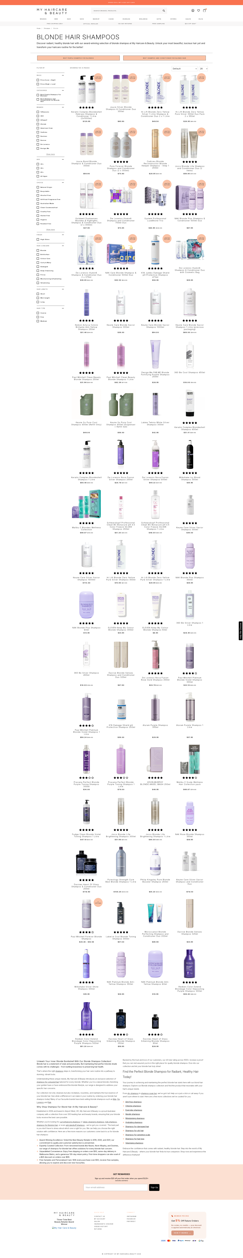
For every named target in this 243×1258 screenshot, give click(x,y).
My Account (99, 1219)
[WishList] (199, 11)
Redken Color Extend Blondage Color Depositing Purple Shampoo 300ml (189, 989)
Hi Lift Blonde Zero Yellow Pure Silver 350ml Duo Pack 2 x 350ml (190, 114)
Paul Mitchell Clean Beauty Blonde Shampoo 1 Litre (121, 378)
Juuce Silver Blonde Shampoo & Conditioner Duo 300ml (121, 109)
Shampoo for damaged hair (137, 1126)
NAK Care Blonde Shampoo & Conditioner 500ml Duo (120, 274)
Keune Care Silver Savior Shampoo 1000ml (86, 579)
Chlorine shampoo (133, 1106)
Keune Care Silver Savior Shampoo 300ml (189, 529)
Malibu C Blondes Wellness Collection (86, 529)
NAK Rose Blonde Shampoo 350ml (189, 835)
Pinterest (131, 1221)
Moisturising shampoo (135, 1118)
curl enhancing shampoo (70, 1122)
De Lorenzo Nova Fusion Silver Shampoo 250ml (121, 478)
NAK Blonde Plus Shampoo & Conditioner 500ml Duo (190, 220)
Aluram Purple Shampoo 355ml (155, 726)
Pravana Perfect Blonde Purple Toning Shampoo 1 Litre (121, 784)
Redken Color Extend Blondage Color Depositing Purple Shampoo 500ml (86, 1041)
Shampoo (47, 28)
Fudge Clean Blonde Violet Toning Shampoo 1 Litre (86, 835)
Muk (114, 1099)
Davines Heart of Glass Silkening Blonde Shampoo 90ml (155, 1041)
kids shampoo (111, 1122)
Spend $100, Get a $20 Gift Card (121, 2)
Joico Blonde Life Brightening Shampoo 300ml (121, 835)
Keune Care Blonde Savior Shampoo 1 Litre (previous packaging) (190, 327)
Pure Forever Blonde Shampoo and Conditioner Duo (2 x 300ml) (121, 168)
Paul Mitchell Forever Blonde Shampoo (86, 938)
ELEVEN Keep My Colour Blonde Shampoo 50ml (155, 629)
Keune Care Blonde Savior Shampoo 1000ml (155, 326)
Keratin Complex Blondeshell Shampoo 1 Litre (86, 478)
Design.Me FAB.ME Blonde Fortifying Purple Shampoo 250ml (155, 374)
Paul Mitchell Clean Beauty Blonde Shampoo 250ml (86, 378)
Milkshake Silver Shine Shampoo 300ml (87, 988)
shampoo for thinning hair (47, 1125)
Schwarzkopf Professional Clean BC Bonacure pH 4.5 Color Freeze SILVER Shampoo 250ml (121, 526)
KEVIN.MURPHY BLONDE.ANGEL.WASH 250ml (155, 783)
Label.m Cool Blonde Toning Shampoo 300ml (121, 938)
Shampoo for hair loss (134, 1139)
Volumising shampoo (134, 1143)
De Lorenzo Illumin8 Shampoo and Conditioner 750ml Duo (121, 221)
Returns (98, 1229)
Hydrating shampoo (133, 1122)
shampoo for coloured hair (48, 1082)
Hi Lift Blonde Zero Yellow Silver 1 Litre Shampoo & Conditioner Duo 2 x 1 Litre (155, 114)
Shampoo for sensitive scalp (137, 1135)
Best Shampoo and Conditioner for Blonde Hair (164, 58)
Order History (101, 1226)
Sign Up (154, 1187)
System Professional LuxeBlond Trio (155, 220)
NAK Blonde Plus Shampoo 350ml (190, 579)
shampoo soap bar (149, 1093)
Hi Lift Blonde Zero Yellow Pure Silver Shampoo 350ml (121, 579)
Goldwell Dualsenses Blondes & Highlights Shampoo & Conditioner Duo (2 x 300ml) (87, 222)
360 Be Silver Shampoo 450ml (86, 674)
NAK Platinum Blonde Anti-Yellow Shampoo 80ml (155, 983)
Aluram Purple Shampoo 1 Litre (189, 726)
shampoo (59, 1071)
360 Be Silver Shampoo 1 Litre (189, 624)
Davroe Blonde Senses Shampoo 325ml (190, 933)
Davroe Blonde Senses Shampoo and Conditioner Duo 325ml (121, 675)
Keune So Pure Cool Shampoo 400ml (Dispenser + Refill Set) (121, 424)
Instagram (131, 1216)
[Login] (193, 11)
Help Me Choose (240, 631)
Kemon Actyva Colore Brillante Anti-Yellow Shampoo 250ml (86, 327)
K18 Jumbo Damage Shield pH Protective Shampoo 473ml (155, 275)
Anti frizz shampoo (133, 1102)
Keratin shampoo (132, 1114)
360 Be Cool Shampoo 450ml (189, 372)
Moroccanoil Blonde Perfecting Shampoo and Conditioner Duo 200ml (155, 934)
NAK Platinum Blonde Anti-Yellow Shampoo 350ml (121, 983)
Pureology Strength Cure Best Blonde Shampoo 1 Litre (121, 881)
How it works (182, 1233)
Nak (49, 1102)
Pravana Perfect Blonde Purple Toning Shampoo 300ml (86, 784)
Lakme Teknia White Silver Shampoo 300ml (155, 423)
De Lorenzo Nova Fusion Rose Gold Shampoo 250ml (155, 679)
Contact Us (99, 1216)
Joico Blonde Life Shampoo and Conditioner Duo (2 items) (190, 168)
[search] (163, 11)
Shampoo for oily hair (134, 1130)
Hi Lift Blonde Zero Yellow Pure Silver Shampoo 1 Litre (155, 579)
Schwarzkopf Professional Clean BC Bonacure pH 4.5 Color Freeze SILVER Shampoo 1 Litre (155, 526)
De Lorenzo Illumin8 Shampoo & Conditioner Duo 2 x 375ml (87, 275)
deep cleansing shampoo (93, 1122)
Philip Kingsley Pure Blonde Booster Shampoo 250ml (155, 881)
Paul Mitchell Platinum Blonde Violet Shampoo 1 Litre (86, 732)
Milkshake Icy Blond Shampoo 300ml (189, 478)
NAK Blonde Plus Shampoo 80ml (86, 629)
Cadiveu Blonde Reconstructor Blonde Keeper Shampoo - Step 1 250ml (155, 164)
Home (38, 28)
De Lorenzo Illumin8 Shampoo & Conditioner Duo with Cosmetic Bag (190, 270)
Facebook (131, 1219)
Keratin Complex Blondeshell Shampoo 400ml (190, 428)
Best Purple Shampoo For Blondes (78, 58)
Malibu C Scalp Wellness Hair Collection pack (190, 783)
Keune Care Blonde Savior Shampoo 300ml (121, 326)
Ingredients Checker (103, 1224)
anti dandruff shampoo (75, 1125)
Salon (97, 1221)
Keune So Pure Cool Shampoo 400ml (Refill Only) (86, 423)
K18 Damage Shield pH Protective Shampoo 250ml (121, 726)
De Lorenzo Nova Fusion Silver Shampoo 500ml (155, 478)
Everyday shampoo (133, 1110)
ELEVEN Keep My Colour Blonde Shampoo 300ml (121, 629)
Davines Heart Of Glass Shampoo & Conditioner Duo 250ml (87, 886)
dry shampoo (132, 1093)
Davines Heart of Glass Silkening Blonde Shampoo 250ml (121, 1041)
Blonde (55, 28)
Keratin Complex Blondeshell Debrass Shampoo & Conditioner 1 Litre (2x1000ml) (86, 115)
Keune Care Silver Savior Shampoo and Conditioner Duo (190, 882)
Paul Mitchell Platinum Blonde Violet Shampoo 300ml (189, 680)
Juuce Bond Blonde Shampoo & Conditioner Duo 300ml (87, 163)
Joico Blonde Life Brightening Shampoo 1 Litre (155, 835)
